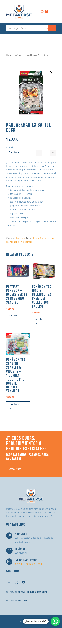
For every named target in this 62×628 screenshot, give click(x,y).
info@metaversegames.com (28, 563)
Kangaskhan (16, 241)
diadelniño (37, 238)
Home (9, 55)
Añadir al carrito (19, 151)
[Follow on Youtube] (24, 582)
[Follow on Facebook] (9, 582)
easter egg (49, 238)
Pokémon (17, 55)
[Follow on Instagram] (16, 582)
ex (7, 241)
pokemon (28, 241)
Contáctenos (15, 469)
